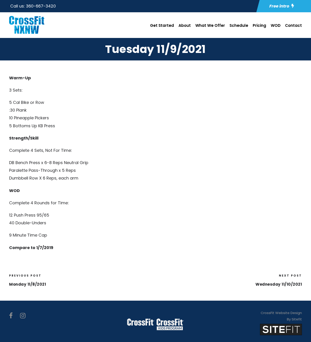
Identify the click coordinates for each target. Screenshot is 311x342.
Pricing (259, 25)
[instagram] (22, 316)
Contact (293, 25)
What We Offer (210, 25)
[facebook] (11, 316)
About (184, 25)
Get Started (162, 25)
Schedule (238, 25)
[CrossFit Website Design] (281, 329)
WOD (275, 25)
